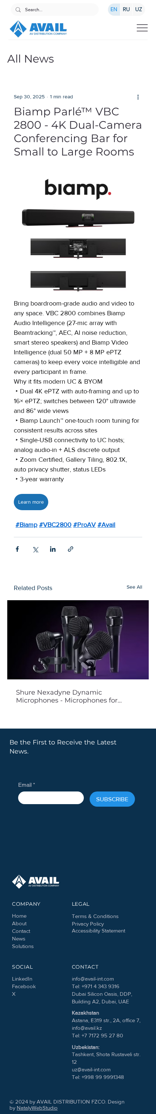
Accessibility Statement (98, 930)
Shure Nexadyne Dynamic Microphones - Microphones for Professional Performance (67, 696)
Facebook (24, 986)
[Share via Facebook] (17, 549)
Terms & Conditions (95, 916)
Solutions (23, 946)
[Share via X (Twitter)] (35, 549)
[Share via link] (70, 549)
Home (19, 916)
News (18, 938)
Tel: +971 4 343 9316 (95, 986)
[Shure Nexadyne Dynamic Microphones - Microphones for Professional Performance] (78, 639)
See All (134, 587)
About (19, 923)
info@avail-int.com (93, 979)
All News (30, 58)
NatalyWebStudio (37, 1108)
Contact (21, 931)
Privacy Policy (88, 924)
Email (26, 785)
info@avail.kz (87, 1028)
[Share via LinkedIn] (52, 549)
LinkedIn (22, 979)
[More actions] (138, 96)
